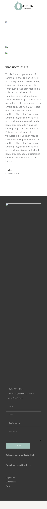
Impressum (10, 477)
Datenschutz (11, 482)
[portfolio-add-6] (6, 23)
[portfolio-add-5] (6, 53)
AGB (8, 486)
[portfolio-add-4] (6, 47)
